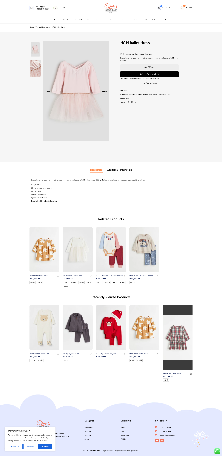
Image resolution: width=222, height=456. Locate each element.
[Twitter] (132, 102)
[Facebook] (128, 102)
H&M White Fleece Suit (39, 354)
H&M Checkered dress (172, 374)
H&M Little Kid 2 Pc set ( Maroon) (109, 276)
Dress (47, 27)
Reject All (30, 446)
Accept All (45, 446)
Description (96, 170)
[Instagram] (162, 440)
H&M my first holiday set (106, 354)
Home (31, 27)
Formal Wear (147, 94)
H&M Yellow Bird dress (38, 276)
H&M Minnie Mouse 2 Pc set (141, 276)
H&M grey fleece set (71, 354)
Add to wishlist (57, 276)
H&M (155, 94)
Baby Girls (40, 27)
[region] (30, 439)
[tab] (96, 170)
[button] (186, 8)
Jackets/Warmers (164, 94)
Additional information (119, 170)
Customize (15, 446)
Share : (123, 102)
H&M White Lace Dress (72, 276)
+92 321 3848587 (42, 9)
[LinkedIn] (135, 102)
